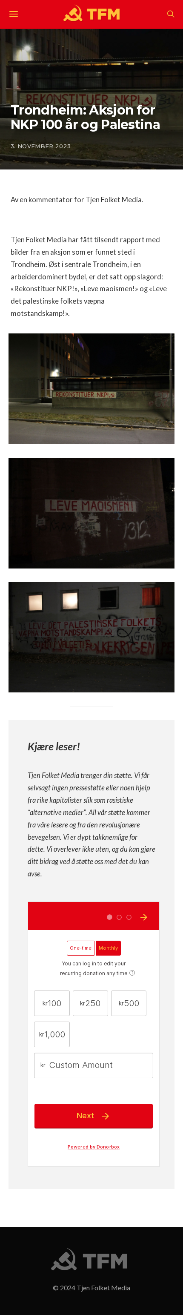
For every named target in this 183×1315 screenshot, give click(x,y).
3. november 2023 (41, 146)
